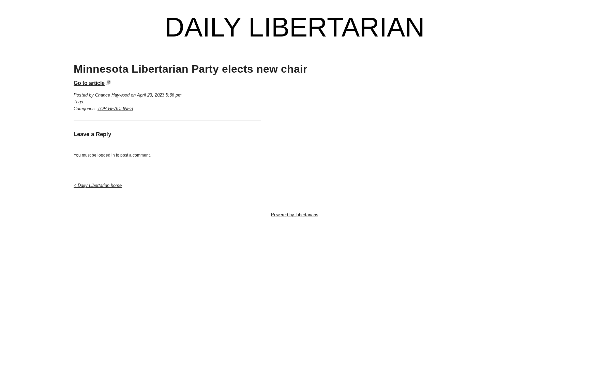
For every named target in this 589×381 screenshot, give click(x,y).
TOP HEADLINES (115, 108)
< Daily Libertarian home (98, 185)
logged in (106, 155)
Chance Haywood (112, 95)
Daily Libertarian (295, 27)
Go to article (89, 83)
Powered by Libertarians (294, 214)
